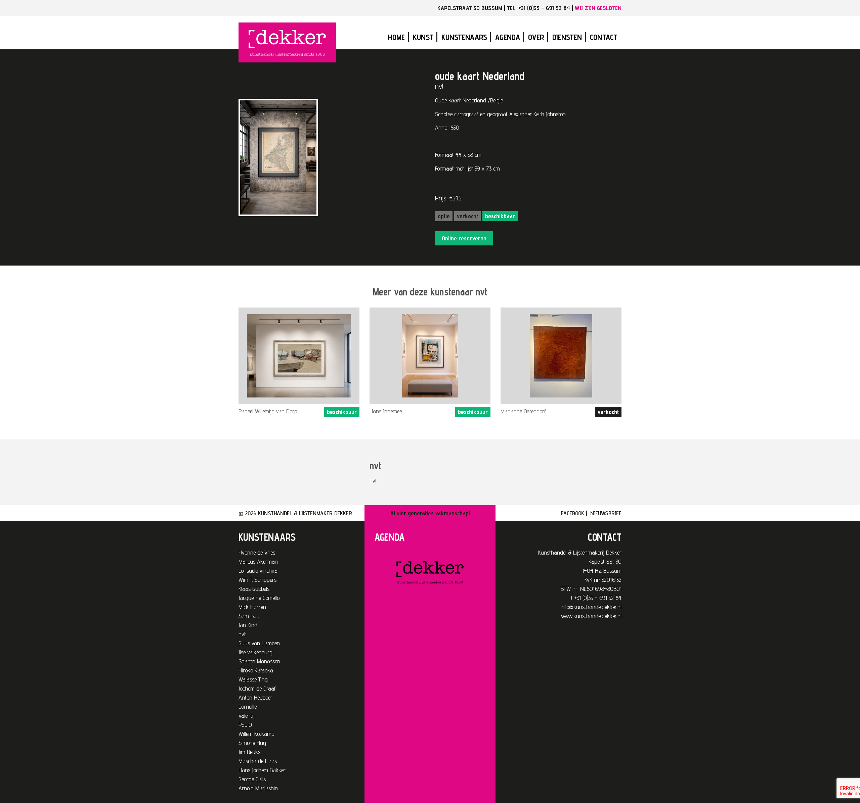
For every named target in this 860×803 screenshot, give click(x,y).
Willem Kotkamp (256, 733)
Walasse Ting (253, 679)
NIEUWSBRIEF (605, 513)
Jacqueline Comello (259, 597)
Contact (603, 37)
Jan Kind (248, 624)
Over (536, 37)
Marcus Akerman (258, 561)
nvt (242, 633)
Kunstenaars (464, 37)
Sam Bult (249, 615)
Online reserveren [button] (464, 238)
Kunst (423, 37)
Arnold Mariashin (258, 788)
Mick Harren (252, 606)
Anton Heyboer (255, 697)
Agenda (507, 37)
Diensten (567, 37)
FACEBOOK (572, 513)
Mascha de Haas (258, 760)
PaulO (245, 724)
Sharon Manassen (259, 661)
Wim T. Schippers (257, 579)
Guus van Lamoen (259, 643)
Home (396, 37)
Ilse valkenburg (255, 652)
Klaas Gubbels (254, 588)
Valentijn (248, 715)
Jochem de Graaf (257, 688)
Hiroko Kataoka (256, 670)
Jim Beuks (249, 751)
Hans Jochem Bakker (262, 769)
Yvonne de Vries (257, 552)
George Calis (252, 779)
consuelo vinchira (258, 570)
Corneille (248, 706)
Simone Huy (252, 742)
